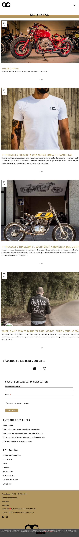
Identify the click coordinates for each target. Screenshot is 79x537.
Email (8, 394)
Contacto (5, 505)
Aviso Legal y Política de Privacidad (14, 494)
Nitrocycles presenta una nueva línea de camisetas (37, 154)
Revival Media (31, 509)
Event (5, 463)
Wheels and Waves (10, 480)
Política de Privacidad (21, 403)
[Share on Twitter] (42, 80)
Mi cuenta (5, 501)
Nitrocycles (8, 471)
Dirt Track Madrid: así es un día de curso (17, 442)
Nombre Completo (13, 386)
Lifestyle (6, 467)
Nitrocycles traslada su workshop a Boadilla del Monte (22, 433)
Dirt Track (7, 459)
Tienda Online (8, 476)
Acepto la (18, 403)
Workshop (7, 484)
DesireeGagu (17, 509)
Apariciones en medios (12, 455)
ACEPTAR (40, 533)
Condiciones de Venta (9, 498)
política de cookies (48, 531)
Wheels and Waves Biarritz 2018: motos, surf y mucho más (24, 437)
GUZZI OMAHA (10, 68)
